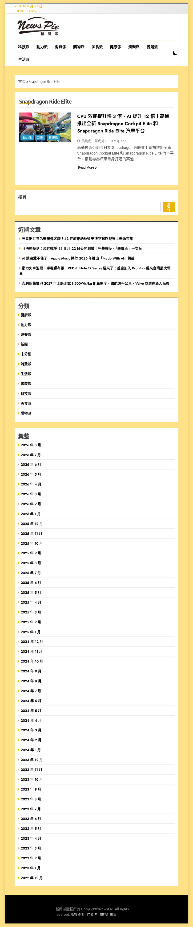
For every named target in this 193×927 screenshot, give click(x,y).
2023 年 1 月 (31, 867)
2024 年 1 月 (31, 749)
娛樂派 (134, 46)
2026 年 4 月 (31, 484)
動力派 (42, 46)
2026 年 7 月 (31, 454)
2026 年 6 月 (31, 464)
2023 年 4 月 (31, 838)
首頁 (22, 81)
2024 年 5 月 (31, 710)
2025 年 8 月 (31, 562)
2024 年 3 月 (31, 730)
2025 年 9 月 (31, 553)
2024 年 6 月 (31, 700)
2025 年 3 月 (31, 612)
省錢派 (152, 46)
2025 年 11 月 (31, 533)
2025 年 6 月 (31, 582)
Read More (86, 167)
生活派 (23, 59)
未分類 (26, 354)
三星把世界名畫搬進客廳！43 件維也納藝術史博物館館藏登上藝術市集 (77, 238)
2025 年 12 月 (32, 523)
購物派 (78, 46)
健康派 (115, 46)
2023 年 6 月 (31, 818)
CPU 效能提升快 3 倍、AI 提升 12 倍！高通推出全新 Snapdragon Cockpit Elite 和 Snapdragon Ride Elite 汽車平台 (123, 123)
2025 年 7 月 (31, 572)
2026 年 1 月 (31, 513)
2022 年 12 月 (32, 877)
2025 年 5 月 (31, 592)
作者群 (92, 915)
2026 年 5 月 (31, 474)
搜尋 (22, 197)
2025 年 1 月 (31, 631)
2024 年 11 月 (32, 651)
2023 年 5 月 (31, 828)
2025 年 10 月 (32, 543)
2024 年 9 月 (31, 671)
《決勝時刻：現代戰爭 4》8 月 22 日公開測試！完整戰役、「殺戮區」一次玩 (82, 248)
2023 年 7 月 (31, 809)
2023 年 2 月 (31, 858)
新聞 (40, 138)
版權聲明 (77, 915)
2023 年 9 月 (31, 789)
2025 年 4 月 (31, 602)
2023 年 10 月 (32, 779)
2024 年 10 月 (32, 661)
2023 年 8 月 (31, 799)
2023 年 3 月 (31, 848)
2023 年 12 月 (32, 759)
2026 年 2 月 (31, 503)
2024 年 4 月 (31, 720)
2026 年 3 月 (31, 494)
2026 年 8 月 (31, 444)
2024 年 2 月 (31, 739)
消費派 (60, 46)
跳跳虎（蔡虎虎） (94, 141)
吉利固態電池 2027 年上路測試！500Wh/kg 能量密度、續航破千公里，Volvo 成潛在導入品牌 (95, 283)
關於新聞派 (108, 915)
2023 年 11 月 (31, 769)
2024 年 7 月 (31, 690)
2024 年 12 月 (32, 641)
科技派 (23, 46)
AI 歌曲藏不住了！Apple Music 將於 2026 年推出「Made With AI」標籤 (78, 258)
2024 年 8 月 (31, 681)
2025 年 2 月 (31, 622)
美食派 (97, 46)
